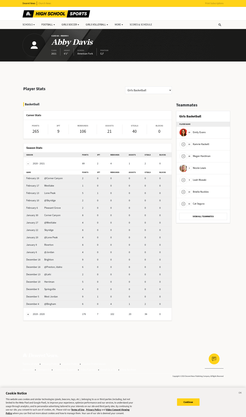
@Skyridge (41, 200)
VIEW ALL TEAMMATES (203, 216)
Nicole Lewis (197, 168)
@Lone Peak (42, 237)
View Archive (128, 370)
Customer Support (65, 370)
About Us (28, 370)
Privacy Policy (50, 364)
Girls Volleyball (96, 24)
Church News (44, 3)
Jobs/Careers (88, 370)
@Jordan (40, 252)
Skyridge (39, 230)
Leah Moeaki (197, 180)
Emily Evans (197, 132)
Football (47, 24)
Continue (188, 401)
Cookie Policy (70, 364)
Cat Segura (196, 203)
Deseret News (29, 3)
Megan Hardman (199, 156)
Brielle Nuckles (198, 192)
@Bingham (41, 304)
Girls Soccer (69, 24)
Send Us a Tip (108, 370)
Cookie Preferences (94, 364)
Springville (41, 289)
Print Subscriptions (214, 3)
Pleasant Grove (43, 208)
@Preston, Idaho (44, 267)
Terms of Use (30, 364)
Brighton (40, 259)
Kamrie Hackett (198, 144)
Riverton (39, 245)
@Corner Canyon (44, 178)
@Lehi (38, 274)
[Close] (240, 393)
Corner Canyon (43, 215)
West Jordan (42, 296)
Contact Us (43, 370)
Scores (141, 24)
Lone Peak (40, 193)
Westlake (40, 185)
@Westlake (41, 222)
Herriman (40, 282)
